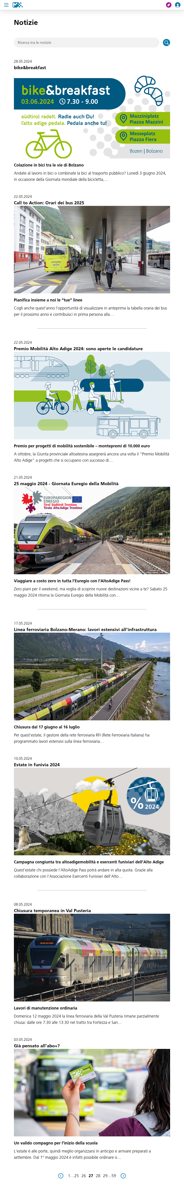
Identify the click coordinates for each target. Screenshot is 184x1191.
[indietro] (61, 1176)
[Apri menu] (6, 5)
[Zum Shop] (170, 5)
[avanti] (123, 1176)
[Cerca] (166, 42)
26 (83, 1175)
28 (98, 1175)
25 (76, 1175)
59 (114, 1175)
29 (105, 1175)
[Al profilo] (179, 5)
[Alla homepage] (18, 5)
